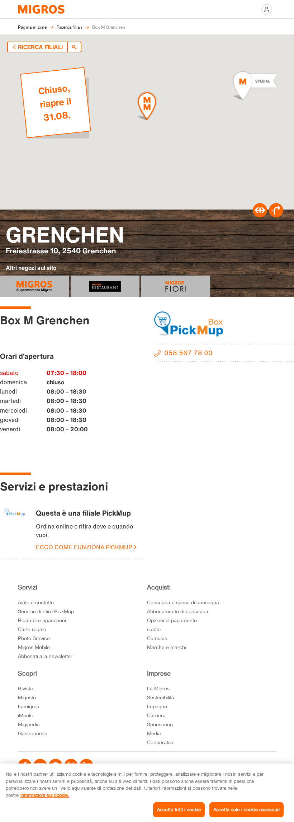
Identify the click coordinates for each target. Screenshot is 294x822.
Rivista (25, 688)
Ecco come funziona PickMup (84, 547)
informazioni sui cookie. (44, 795)
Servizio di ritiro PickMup (46, 611)
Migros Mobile (34, 647)
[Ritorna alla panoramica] (74, 47)
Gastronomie (32, 733)
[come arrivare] (276, 215)
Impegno (157, 706)
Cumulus (157, 638)
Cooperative (161, 742)
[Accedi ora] (266, 9)
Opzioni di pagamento (172, 620)
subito (154, 629)
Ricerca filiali (40, 47)
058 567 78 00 (188, 352)
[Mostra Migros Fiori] (176, 286)
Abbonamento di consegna (177, 611)
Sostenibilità (160, 697)
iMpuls (25, 715)
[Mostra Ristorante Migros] (105, 286)
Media (154, 733)
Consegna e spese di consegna (183, 602)
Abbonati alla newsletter (45, 656)
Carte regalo (32, 629)
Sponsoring (160, 724)
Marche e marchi (166, 647)
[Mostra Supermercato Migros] (34, 286)
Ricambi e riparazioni (42, 620)
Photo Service (34, 638)
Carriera (156, 715)
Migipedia (29, 724)
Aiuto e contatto (36, 602)
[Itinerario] (260, 215)
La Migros (158, 688)
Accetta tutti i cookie (179, 809)
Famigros (28, 706)
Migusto (27, 697)
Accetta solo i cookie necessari (246, 809)
